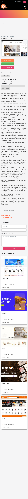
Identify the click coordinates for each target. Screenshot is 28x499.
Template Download (8, 67)
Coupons (6, 1)
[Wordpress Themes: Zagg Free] (14, 266)
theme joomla (21, 86)
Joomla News (5, 215)
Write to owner (8, 60)
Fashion (3, 75)
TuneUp (5, 419)
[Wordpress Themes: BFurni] (14, 301)
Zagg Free (5, 278)
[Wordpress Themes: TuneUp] (14, 406)
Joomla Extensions (7, 217)
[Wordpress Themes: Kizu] (14, 336)
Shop (8, 75)
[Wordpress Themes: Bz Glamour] (14, 371)
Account (19, 1)
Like (13, 38)
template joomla (5, 88)
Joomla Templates (7, 213)
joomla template (5, 86)
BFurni (4, 313)
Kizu (4, 348)
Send (14, 248)
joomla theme (14, 86)
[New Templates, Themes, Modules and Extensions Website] (5, 6)
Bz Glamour (6, 384)
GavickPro (5, 38)
